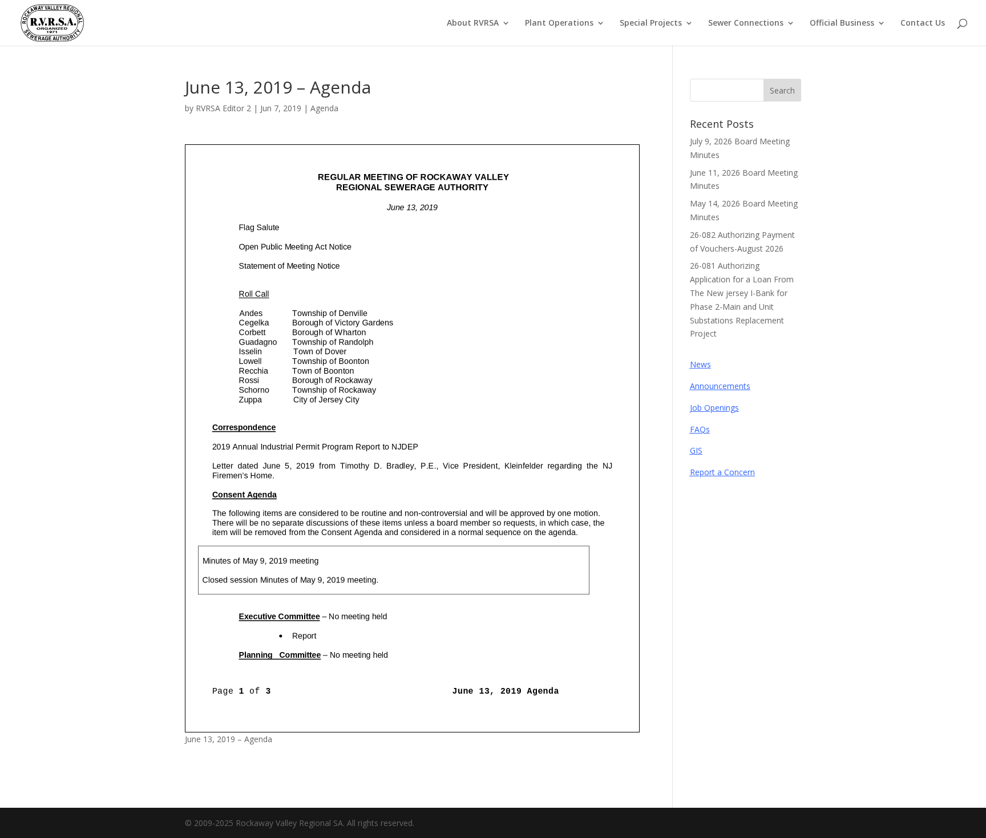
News (700, 364)
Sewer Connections (745, 23)
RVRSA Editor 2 (223, 108)
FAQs (700, 429)
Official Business (842, 23)
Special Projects (651, 23)
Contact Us (922, 23)
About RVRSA (473, 23)
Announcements (720, 385)
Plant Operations (559, 23)
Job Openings (714, 407)
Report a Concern (722, 472)
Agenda (324, 108)
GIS (696, 450)
